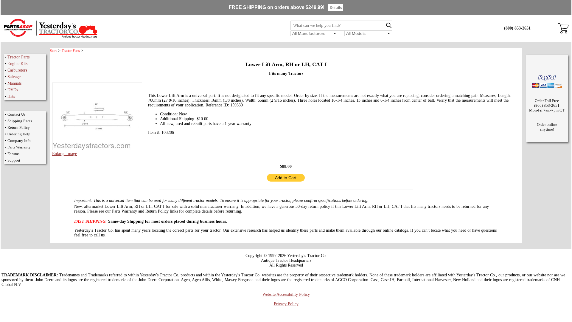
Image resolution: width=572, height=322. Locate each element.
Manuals (14, 83)
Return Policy (18, 127)
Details (335, 7)
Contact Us (16, 114)
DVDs (12, 90)
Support (13, 160)
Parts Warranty (19, 147)
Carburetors (17, 70)
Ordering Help (18, 134)
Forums (13, 153)
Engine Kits (17, 63)
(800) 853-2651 (517, 28)
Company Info (19, 140)
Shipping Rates (19, 121)
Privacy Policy (286, 304)
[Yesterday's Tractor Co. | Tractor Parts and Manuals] (50, 37)
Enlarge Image (64, 153)
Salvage (14, 77)
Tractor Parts (18, 57)
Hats (11, 96)
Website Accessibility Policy (286, 294)
